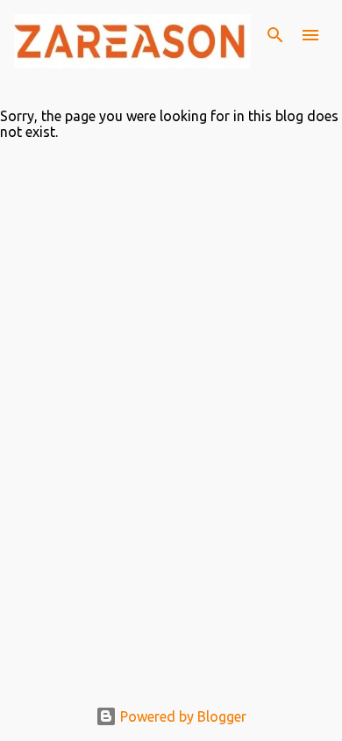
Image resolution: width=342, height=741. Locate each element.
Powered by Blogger (181, 716)
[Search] (275, 35)
